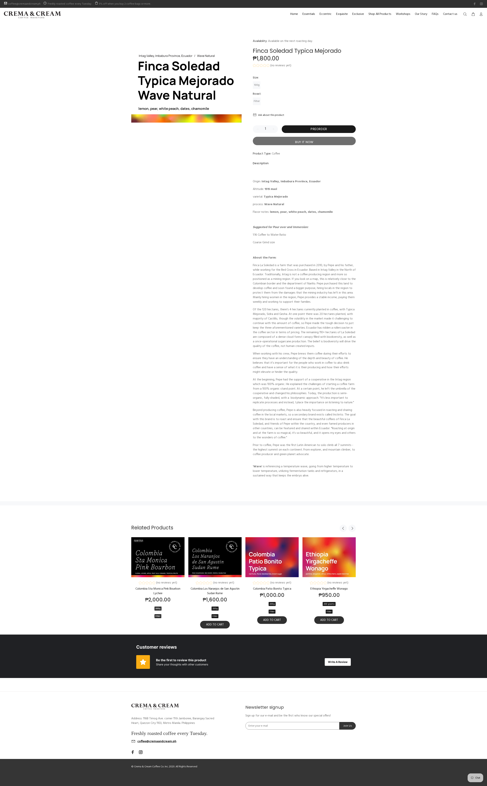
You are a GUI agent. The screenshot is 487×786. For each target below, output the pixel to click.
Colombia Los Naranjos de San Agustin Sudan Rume (215, 591)
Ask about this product (271, 115)
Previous (343, 528)
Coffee (276, 153)
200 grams (329, 604)
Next (352, 528)
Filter (257, 101)
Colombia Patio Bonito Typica (272, 588)
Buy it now (304, 142)
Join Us (347, 726)
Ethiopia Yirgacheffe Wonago (329, 588)
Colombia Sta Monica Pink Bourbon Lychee (157, 591)
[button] (272, 66)
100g (256, 85)
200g (158, 609)
